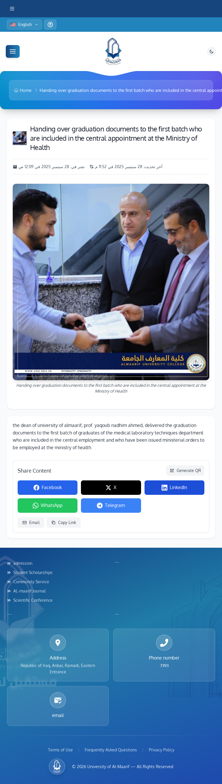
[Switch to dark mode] (211, 51)
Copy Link (67, 522)
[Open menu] (13, 51)
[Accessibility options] (50, 24)
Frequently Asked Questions (111, 749)
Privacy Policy (161, 749)
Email (34, 522)
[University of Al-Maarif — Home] (113, 51)
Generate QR (189, 470)
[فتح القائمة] (13, 8)
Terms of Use (60, 749)
